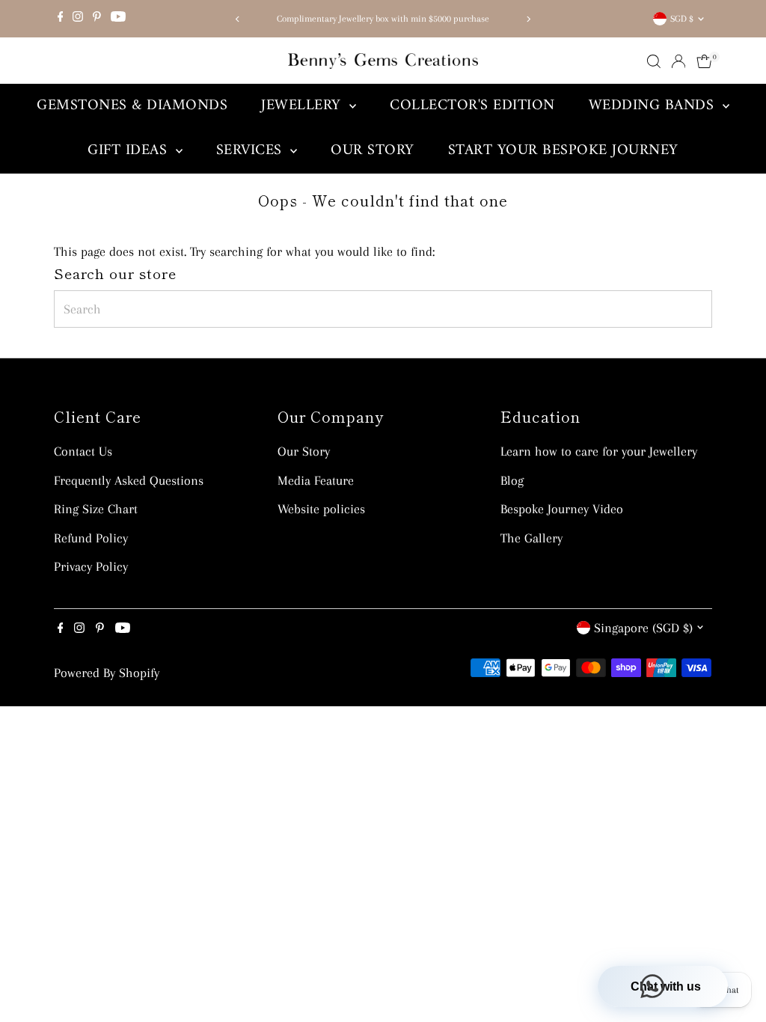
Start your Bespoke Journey (563, 151)
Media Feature (316, 480)
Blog (512, 480)
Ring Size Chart (96, 508)
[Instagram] (78, 19)
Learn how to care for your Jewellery (598, 451)
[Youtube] (118, 19)
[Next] (528, 19)
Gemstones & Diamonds (132, 106)
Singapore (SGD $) (643, 627)
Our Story (372, 151)
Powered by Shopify (106, 672)
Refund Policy (91, 537)
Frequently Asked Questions (128, 480)
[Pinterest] (97, 19)
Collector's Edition (472, 106)
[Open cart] (704, 61)
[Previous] (238, 19)
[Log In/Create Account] (678, 61)
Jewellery (303, 106)
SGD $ (681, 18)
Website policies (321, 508)
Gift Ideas (130, 151)
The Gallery (531, 537)
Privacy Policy (91, 566)
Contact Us (83, 451)
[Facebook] (60, 19)
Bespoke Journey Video (561, 508)
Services (251, 151)
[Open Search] (654, 61)
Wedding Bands (654, 106)
